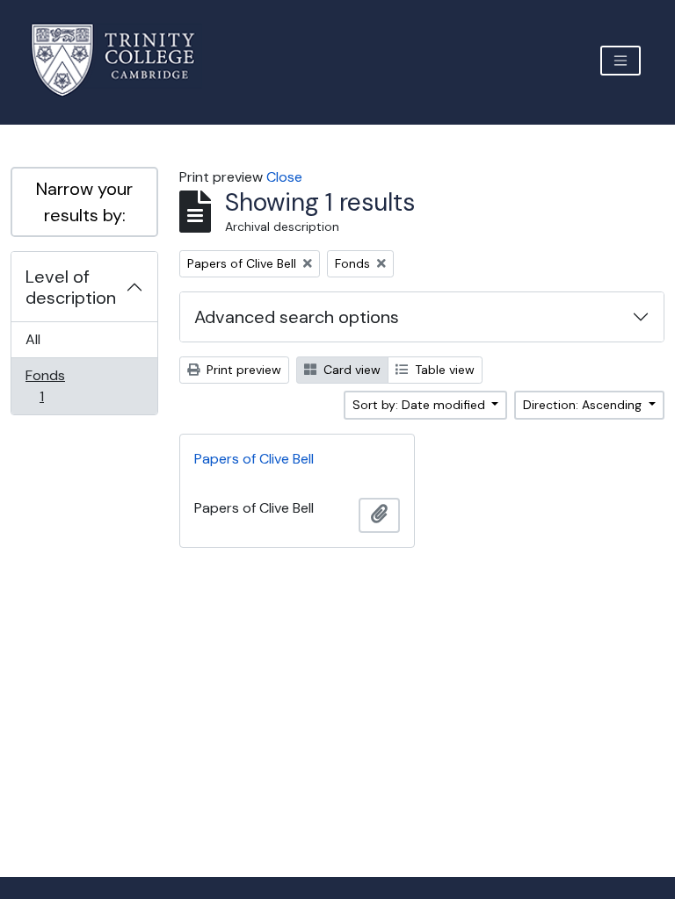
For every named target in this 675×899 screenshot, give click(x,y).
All (32, 339)
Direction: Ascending (584, 405)
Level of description (70, 287)
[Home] (123, 60)
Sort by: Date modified (420, 405)
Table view (443, 370)
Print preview (242, 370)
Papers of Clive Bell (254, 459)
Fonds (54, 385)
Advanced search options (296, 317)
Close (284, 177)
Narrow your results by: (84, 202)
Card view (350, 370)
